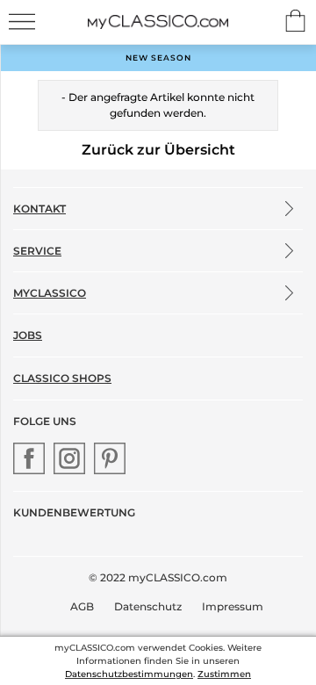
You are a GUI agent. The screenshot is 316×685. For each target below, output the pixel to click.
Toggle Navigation (22, 21)
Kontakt (39, 208)
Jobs (27, 335)
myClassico (49, 292)
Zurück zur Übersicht (158, 149)
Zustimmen (224, 674)
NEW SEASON (158, 57)
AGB (82, 606)
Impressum (232, 606)
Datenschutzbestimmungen (129, 674)
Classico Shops (62, 378)
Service (37, 250)
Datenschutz (148, 606)
